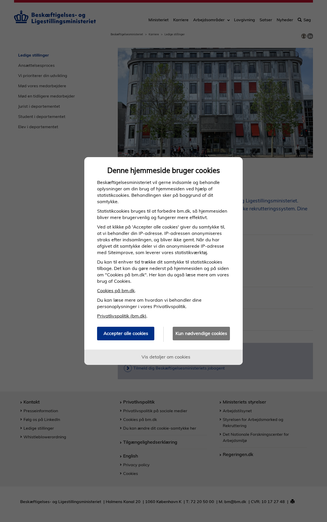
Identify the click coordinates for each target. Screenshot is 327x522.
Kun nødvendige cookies (201, 333)
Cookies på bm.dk (116, 290)
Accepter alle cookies (125, 333)
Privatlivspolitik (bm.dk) (121, 316)
